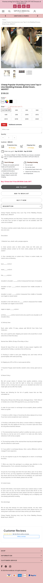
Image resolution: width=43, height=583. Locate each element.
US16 (16, 119)
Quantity (3, 134)
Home (4, 19)
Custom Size (6, 110)
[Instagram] (10, 566)
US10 (26, 114)
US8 (16, 114)
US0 (16, 110)
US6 (6, 114)
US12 (37, 114)
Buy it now (21, 200)
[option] (20, 16)
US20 (37, 119)
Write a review (21, 536)
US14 (6, 119)
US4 (37, 110)
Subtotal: (4, 142)
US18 (26, 119)
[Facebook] (1, 566)
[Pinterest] (6, 566)
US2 (26, 110)
